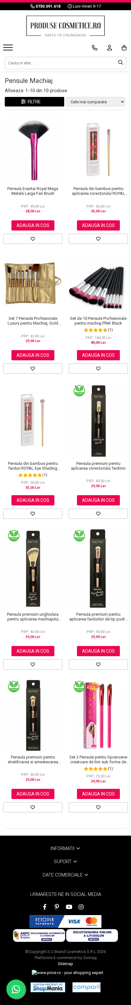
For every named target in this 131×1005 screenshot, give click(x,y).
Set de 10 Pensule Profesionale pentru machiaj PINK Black (98, 321)
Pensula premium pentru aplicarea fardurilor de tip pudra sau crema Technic (98, 616)
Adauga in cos (33, 225)
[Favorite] (32, 239)
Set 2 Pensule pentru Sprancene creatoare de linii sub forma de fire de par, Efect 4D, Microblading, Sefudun (98, 759)
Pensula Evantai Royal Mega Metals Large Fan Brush (32, 191)
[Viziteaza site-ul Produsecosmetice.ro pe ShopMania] (48, 987)
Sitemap (65, 963)
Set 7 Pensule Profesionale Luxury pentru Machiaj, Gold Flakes (33, 321)
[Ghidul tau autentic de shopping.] (86, 987)
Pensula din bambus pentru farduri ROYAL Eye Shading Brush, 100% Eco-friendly (33, 466)
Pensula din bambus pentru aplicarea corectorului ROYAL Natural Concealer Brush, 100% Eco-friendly (98, 191)
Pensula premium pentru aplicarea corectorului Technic (98, 466)
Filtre (33, 101)
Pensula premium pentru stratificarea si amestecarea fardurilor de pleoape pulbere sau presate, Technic (33, 759)
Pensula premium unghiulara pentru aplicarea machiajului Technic (33, 616)
